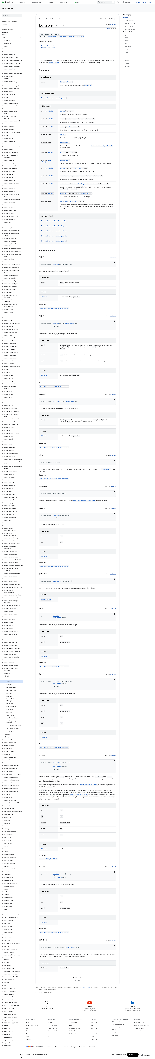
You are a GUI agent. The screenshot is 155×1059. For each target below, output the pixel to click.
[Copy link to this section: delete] (46, 508)
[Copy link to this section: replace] (47, 755)
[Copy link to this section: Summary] (51, 70)
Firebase (65, 1047)
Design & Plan (36, 2)
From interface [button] (53, 98)
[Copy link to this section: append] (47, 257)
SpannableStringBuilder (48, 48)
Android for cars (73, 1031)
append (62, 111)
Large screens (73, 1022)
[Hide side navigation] (21, 1056)
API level (4, 34)
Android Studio (141, 2)
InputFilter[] (46, 161)
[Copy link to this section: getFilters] (49, 574)
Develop (50, 2)
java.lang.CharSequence (59, 226)
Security (28, 1028)
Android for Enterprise (32, 1025)
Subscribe (133, 1055)
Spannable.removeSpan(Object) (102, 146)
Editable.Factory (66, 82)
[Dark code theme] (115, 262)
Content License (85, 987)
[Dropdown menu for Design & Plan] (43, 2)
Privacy (50, 1034)
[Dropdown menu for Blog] (81, 2)
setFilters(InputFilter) (88, 785)
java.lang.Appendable (58, 221)
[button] (11, 32)
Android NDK (116, 1035)
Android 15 (94, 1028)
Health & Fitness (52, 1028)
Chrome (57, 1047)
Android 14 (94, 1031)
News (27, 1034)
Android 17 (94, 1022)
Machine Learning (53, 1025)
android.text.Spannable (59, 236)
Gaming (50, 1022)
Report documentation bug (141, 1025)
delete (62, 152)
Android (28, 1022)
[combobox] (106, 2)
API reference (7, 9)
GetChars (72, 36)
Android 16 (94, 1025)
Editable (51, 111)
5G (49, 1036)
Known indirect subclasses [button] (49, 47)
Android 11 (94, 1039)
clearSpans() (106, 469)
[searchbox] (12, 15)
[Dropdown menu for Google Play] (69, 2)
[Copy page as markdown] (60, 25)
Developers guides (117, 1027)
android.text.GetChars (59, 231)
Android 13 (94, 1034)
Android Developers (44, 19)
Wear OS (71, 1025)
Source (28, 1031)
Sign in (151, 2)
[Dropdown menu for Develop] (55, 2)
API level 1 (113, 24)
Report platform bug (139, 1022)
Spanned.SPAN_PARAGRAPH (78, 795)
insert (62, 168)
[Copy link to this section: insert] (46, 609)
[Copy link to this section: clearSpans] (50, 486)
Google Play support (139, 1028)
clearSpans (64, 142)
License (34, 1054)
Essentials (22, 2)
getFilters (64, 160)
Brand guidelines (43, 1054)
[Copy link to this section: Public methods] (57, 251)
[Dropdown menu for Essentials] (27, 2)
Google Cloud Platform (78, 1047)
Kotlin (108, 28)
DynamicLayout (54, 63)
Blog (77, 2)
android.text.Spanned (58, 98)
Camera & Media (52, 1031)
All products (92, 1047)
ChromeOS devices (74, 1028)
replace (63, 184)
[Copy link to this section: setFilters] (49, 940)
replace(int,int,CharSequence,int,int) (54, 308)
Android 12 (94, 1036)
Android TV (72, 1034)
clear (62, 135)
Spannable (80, 36)
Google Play (63, 2)
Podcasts (28, 1039)
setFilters (64, 201)
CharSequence (62, 36)
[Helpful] (111, 18)
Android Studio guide (118, 1024)
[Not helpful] (114, 18)
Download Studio (117, 1033)
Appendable (52, 36)
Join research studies (139, 1031)
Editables (87, 85)
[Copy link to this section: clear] (45, 455)
